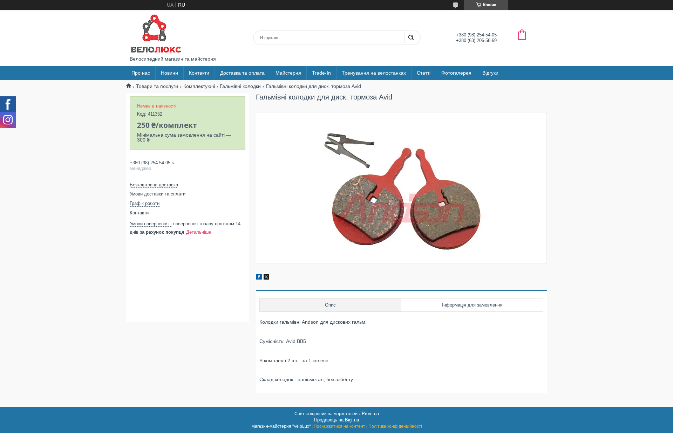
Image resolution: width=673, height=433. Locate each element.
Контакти (199, 73)
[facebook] (259, 278)
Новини (169, 73)
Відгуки (490, 73)
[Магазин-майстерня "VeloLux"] (156, 33)
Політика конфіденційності (395, 426)
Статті (423, 73)
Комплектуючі (199, 86)
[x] (266, 278)
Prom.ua (370, 413)
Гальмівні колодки (240, 86)
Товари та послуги (157, 86)
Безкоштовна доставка (154, 184)
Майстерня (288, 73)
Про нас (140, 73)
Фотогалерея (456, 73)
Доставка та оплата (242, 73)
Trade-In (321, 73)
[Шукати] (411, 38)
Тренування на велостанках (374, 73)
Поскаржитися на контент (339, 426)
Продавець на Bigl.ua (336, 419)
